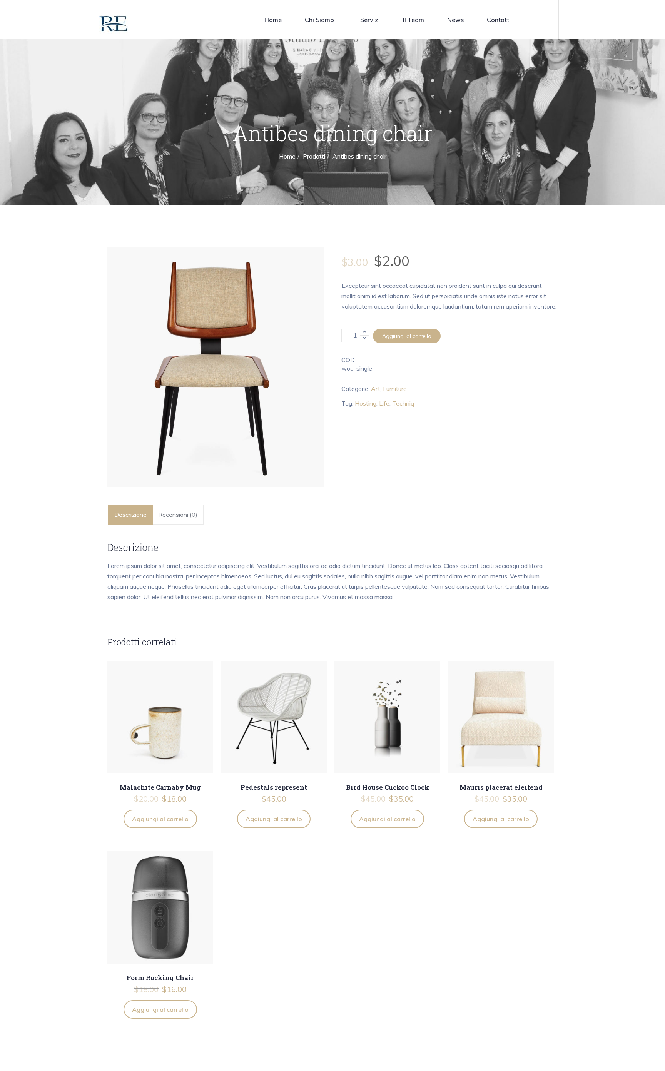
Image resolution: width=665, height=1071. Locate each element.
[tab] (130, 515)
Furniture (395, 389)
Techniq (403, 403)
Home (273, 19)
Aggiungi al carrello (406, 335)
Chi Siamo (319, 19)
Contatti (499, 19)
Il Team (413, 19)
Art (375, 389)
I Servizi (368, 19)
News (455, 19)
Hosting (365, 403)
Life (384, 403)
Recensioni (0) (177, 514)
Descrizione (130, 514)
